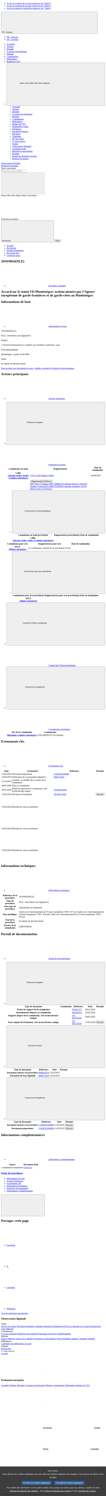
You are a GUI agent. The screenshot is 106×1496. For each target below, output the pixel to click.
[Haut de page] (23, 1205)
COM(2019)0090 (61, 774)
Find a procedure (8, 168)
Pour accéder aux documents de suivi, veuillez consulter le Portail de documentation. (38, 368)
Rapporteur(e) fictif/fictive (41, 481)
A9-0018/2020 (60, 790)
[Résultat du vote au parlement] (74, 816)
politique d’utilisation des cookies (57, 1491)
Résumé (100, 794)
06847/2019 (59, 777)
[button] (42, 1375)
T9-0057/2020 (60, 794)
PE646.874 (77, 1012)
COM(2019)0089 (46, 1125)
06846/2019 (44, 1072)
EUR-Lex (28, 1167)
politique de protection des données (24, 1491)
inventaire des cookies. (87, 1491)
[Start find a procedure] (23, 183)
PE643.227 (77, 1009)
